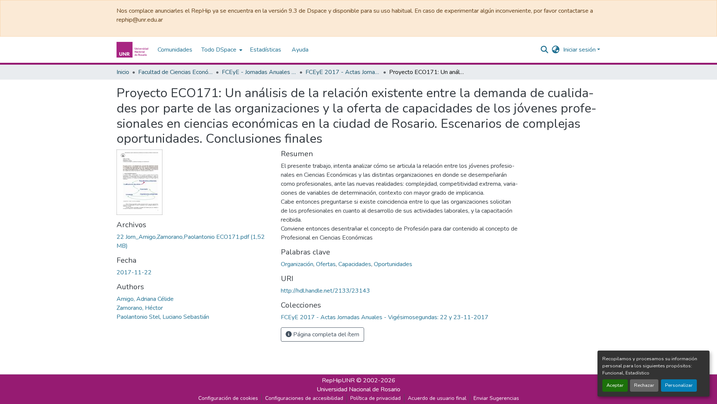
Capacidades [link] (354, 264)
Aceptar (615, 385)
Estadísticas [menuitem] (265, 50)
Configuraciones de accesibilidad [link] (304, 398)
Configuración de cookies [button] (228, 398)
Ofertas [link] (326, 264)
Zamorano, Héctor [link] (140, 308)
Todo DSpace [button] (218, 50)
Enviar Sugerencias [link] (496, 398)
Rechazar (644, 385)
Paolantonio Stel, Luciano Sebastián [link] (163, 317)
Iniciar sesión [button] (580, 50)
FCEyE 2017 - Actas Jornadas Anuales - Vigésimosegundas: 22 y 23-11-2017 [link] (342, 72)
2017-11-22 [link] (134, 272)
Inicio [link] (123, 72)
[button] (133, 50)
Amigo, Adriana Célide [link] (145, 299)
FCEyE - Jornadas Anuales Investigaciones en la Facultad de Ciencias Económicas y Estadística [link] (259, 72)
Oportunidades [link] (393, 264)
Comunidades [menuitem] (175, 50)
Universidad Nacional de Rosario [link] (358, 389)
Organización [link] (297, 264)
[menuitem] (221, 50)
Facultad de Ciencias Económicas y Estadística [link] (175, 72)
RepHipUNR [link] (338, 380)
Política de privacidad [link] (375, 398)
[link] (194, 241)
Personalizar (679, 385)
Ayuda (300, 50)
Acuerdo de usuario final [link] (437, 398)
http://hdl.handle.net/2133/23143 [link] (325, 291)
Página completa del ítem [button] (325, 334)
